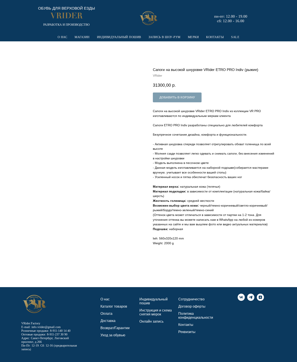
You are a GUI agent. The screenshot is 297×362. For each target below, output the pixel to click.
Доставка (107, 321)
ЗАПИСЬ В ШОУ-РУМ (164, 37)
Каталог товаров (113, 306)
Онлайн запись (151, 321)
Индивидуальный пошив (153, 301)
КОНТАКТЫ (215, 37)
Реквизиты (186, 332)
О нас (105, 299)
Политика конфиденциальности (195, 315)
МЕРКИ (193, 37)
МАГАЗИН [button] (82, 37)
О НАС (62, 37)
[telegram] (250, 299)
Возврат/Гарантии (115, 328)
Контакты (185, 325)
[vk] (241, 299)
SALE (235, 37)
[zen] (260, 299)
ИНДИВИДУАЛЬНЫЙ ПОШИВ (119, 37)
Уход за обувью (112, 335)
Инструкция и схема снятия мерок (155, 312)
